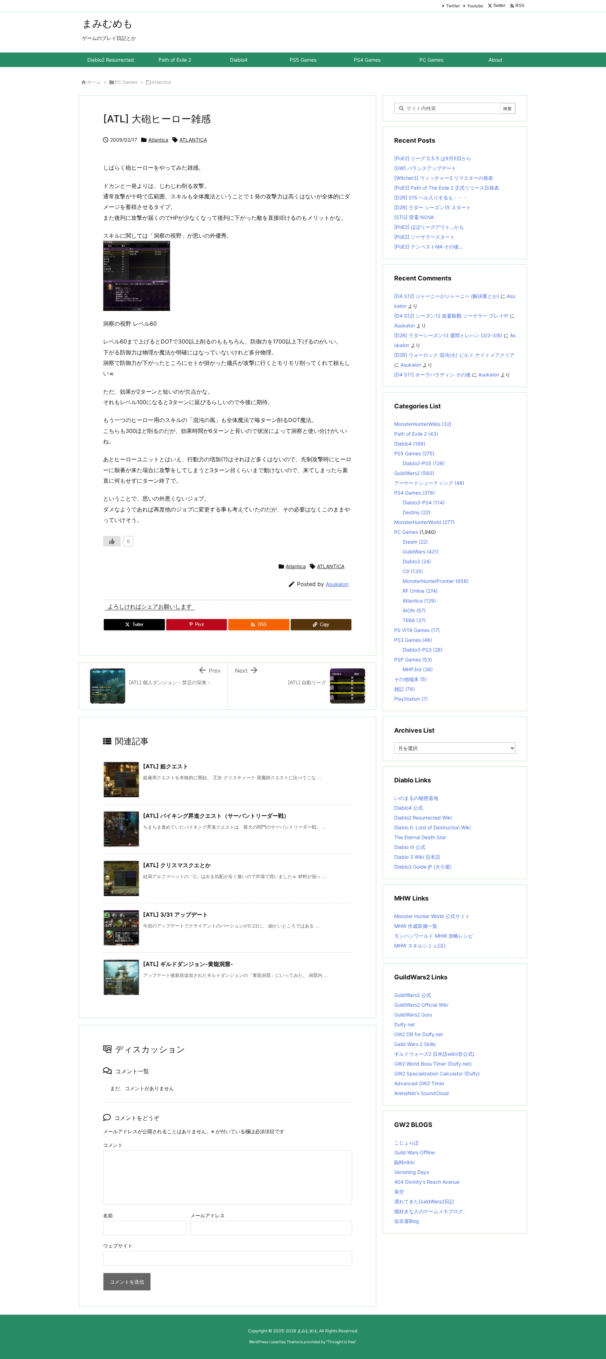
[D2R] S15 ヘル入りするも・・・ (431, 198)
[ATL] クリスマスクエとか (177, 865)
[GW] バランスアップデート (425, 168)
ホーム (94, 82)
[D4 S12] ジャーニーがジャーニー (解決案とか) (446, 296)
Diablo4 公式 (408, 808)
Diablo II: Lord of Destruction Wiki (432, 827)
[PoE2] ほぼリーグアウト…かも (429, 227)
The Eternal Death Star (420, 837)
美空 (399, 1192)
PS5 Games (414, 453)
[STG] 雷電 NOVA (414, 217)
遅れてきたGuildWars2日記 (424, 1201)
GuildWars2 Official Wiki (421, 1005)
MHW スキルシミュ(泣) (420, 946)
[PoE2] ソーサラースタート (424, 237)
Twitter (453, 5)
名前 (108, 1215)
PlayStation (411, 699)
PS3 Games (413, 640)
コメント (113, 1145)
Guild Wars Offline (414, 1152)
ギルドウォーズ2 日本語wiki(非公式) (434, 1054)
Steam (415, 542)
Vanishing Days (411, 1172)
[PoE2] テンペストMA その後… (428, 247)
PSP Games (413, 659)
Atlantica (161, 82)
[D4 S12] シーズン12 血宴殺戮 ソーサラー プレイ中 (451, 316)
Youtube (475, 5)
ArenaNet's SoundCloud (421, 1093)
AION (414, 610)
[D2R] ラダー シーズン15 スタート (432, 207)
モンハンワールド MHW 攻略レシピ (433, 936)
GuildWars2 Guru (413, 1015)
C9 (413, 571)
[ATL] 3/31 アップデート (175, 914)
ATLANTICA (193, 140)
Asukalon (337, 584)
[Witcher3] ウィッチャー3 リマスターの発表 (443, 178)
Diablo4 (409, 444)
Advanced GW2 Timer (419, 1083)
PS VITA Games (417, 630)
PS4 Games (414, 493)
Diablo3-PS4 (424, 502)
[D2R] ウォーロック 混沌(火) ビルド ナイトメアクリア (454, 355)
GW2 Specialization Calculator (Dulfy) (437, 1073)
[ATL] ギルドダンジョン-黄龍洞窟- (188, 963)
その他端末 (410, 679)
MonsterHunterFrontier (436, 581)
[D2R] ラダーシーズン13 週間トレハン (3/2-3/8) (448, 335)
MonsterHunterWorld (424, 522)
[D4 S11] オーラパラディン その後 (432, 375)
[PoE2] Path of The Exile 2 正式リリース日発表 (446, 188)
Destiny (416, 512)
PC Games (126, 82)
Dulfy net (404, 1024)
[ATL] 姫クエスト (165, 766)
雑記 (404, 689)
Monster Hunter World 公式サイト (432, 916)
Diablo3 (417, 561)
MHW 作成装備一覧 (415, 926)
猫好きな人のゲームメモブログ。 (431, 1211)
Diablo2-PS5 (424, 463)
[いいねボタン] (112, 541)
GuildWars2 (414, 473)
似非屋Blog (406, 1221)
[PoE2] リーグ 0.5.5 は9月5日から (432, 158)
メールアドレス (207, 1215)
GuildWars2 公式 (412, 995)
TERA (414, 620)
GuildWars (421, 552)
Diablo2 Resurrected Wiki (423, 818)
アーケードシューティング (429, 483)
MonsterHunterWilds (422, 424)
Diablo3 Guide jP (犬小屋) (423, 867)
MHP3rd (418, 669)
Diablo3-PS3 (423, 650)
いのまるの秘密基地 (416, 798)
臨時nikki (404, 1162)
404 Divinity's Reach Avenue (426, 1182)
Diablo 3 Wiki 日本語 (417, 857)
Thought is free (341, 1341)
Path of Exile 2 (416, 434)
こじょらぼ (406, 1143)
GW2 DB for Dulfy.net (418, 1034)
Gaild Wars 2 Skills (415, 1044)
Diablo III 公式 (409, 847)
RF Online (420, 591)
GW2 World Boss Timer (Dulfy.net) (433, 1064)
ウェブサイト (118, 1246)
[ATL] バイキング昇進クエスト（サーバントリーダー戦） (216, 815)
